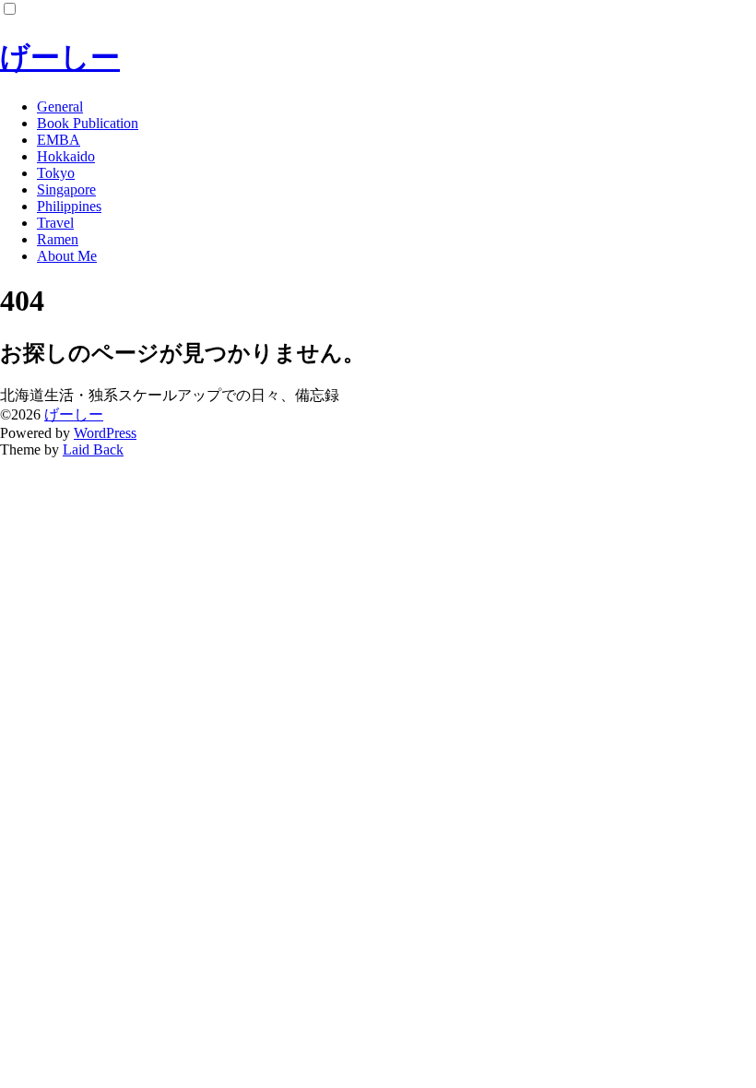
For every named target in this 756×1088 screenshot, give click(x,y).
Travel (55, 223)
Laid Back (93, 449)
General (60, 106)
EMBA (58, 140)
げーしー (60, 57)
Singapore (66, 189)
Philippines (69, 206)
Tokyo (56, 173)
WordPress (105, 433)
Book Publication (87, 123)
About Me (67, 256)
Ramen (57, 239)
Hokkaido (66, 156)
